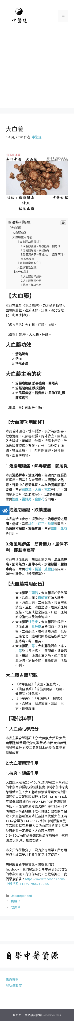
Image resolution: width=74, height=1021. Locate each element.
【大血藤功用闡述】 (29, 242)
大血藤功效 (19, 232)
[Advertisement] (37, 71)
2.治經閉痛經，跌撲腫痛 (35, 250)
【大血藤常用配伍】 (29, 263)
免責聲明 (12, 979)
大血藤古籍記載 (27, 267)
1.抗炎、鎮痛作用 (31, 284)
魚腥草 (15, 901)
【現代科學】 (20, 272)
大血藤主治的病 (22, 237)
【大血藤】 (15, 228)
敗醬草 (15, 907)
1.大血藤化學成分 (31, 276)
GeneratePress (52, 1015)
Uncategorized (21, 896)
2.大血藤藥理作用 (31, 280)
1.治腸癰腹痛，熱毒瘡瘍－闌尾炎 (40, 246)
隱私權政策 (14, 986)
